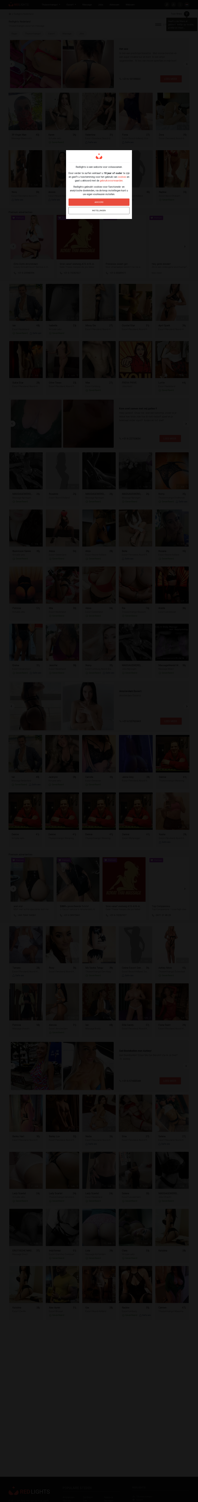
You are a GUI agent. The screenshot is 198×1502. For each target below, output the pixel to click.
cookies (122, 176)
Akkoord (99, 202)
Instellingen (99, 210)
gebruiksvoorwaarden (111, 180)
